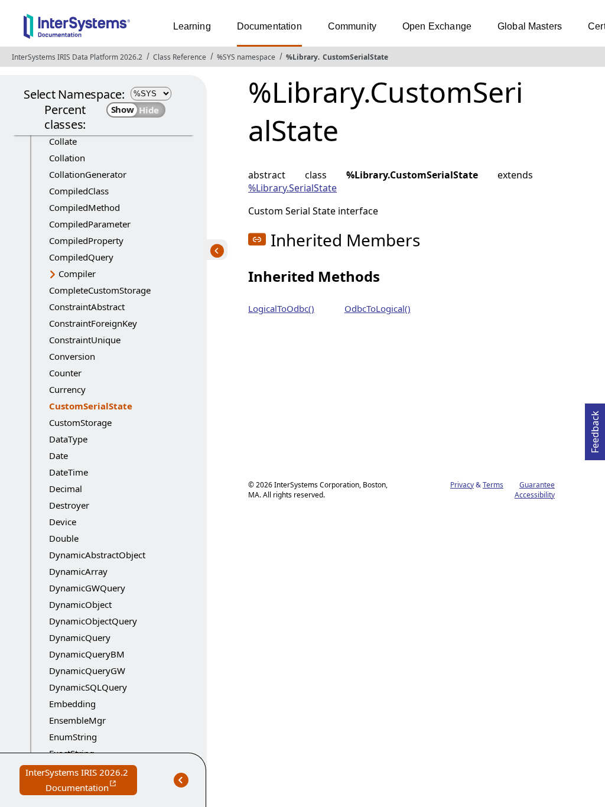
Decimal (65, 488)
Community (352, 26)
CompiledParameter (90, 224)
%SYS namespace (246, 57)
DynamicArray (78, 571)
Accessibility (535, 495)
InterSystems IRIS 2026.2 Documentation (81, 780)
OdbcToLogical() (377, 308)
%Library (302, 57)
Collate (63, 141)
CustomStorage (80, 422)
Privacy (462, 485)
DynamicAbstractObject (97, 555)
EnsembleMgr (77, 720)
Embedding (72, 704)
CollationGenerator (87, 174)
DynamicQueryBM (87, 654)
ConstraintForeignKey (93, 323)
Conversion (72, 356)
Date (58, 455)
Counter (65, 373)
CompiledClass (79, 191)
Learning (192, 26)
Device (62, 522)
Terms (493, 485)
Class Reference (179, 57)
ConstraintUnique (85, 340)
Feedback (594, 428)
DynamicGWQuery (87, 588)
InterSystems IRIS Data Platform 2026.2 (77, 57)
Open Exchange (436, 26)
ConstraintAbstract (87, 307)
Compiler (77, 273)
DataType (68, 439)
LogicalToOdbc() (281, 308)
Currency (67, 389)
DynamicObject (80, 604)
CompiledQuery (81, 257)
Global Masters (529, 26)
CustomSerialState (355, 57)
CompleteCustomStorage (100, 290)
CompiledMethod (84, 207)
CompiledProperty (86, 240)
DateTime (68, 472)
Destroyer (69, 505)
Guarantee (537, 485)
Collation (67, 158)
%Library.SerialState (292, 187)
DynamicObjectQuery (93, 621)
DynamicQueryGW (87, 670)
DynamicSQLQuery (88, 687)
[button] (257, 239)
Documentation (269, 26)
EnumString (73, 737)
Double (64, 538)
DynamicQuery (79, 637)
